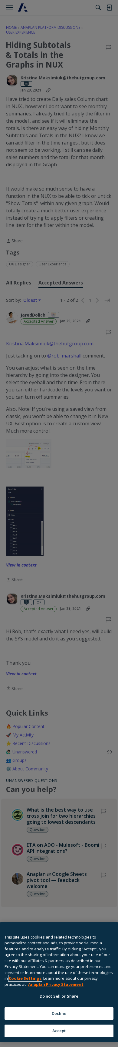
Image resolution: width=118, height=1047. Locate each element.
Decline (59, 1013)
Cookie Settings (25, 978)
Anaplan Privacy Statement (56, 984)
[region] (59, 982)
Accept (59, 1030)
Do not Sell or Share (59, 996)
